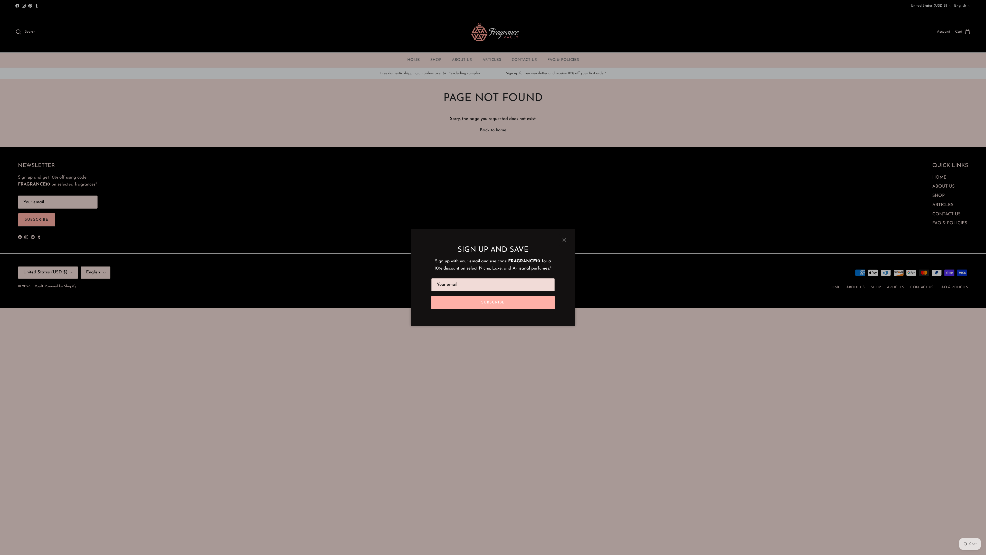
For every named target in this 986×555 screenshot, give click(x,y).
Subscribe (493, 302)
